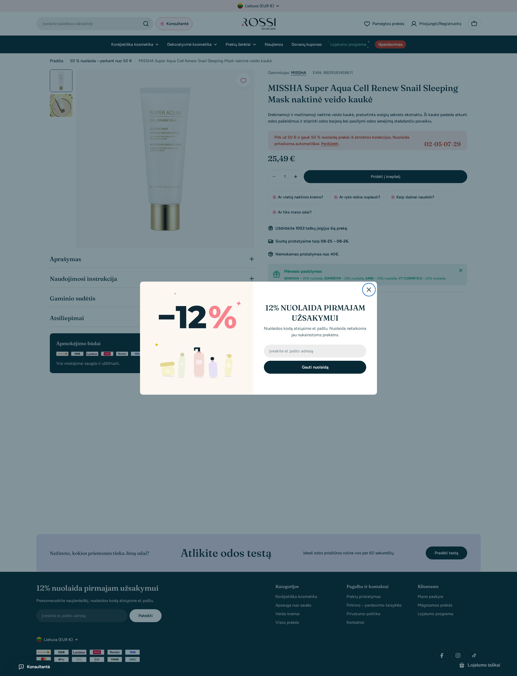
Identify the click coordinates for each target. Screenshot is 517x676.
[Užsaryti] (369, 289)
